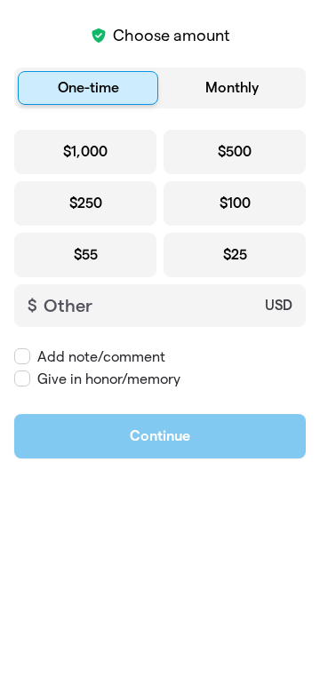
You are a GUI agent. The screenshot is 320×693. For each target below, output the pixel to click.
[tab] (88, 88)
